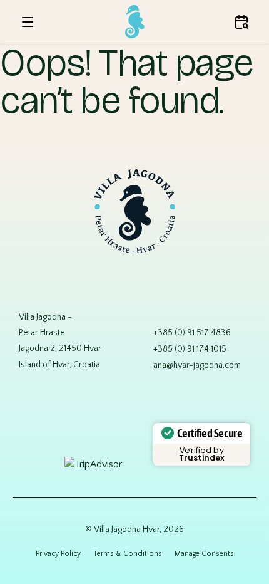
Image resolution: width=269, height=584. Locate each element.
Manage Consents (204, 554)
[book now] (241, 22)
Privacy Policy (58, 554)
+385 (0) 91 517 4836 (192, 333)
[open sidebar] (28, 22)
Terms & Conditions (127, 554)
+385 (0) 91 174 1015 (189, 349)
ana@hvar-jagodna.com (197, 365)
